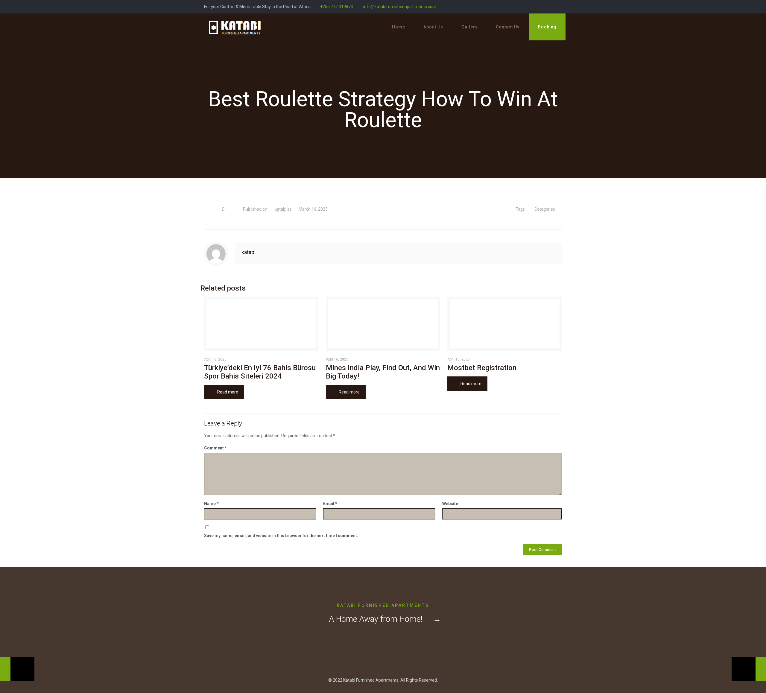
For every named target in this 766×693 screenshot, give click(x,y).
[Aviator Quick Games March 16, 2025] (749, 669)
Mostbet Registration (481, 368)
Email (330, 503)
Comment (215, 448)
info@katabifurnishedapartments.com (399, 6)
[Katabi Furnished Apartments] (234, 26)
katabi (280, 209)
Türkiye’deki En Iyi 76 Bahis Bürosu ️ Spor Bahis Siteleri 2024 (260, 372)
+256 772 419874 (336, 6)
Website (450, 503)
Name (211, 503)
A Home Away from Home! (375, 619)
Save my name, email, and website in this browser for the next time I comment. (281, 535)
